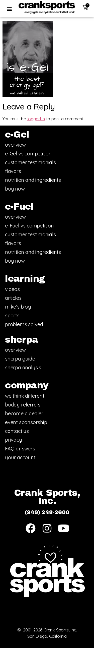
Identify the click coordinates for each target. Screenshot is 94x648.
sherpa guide (20, 359)
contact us (17, 431)
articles (13, 298)
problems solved (24, 324)
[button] (9, 9)
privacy (13, 440)
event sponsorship (26, 422)
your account (20, 457)
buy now (15, 189)
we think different (24, 396)
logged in (36, 118)
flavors (13, 171)
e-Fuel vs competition (29, 225)
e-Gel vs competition (28, 153)
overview (15, 145)
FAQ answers (20, 448)
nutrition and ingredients (33, 180)
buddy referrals (22, 404)
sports (12, 315)
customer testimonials (30, 162)
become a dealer (24, 413)
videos (12, 289)
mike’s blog (18, 307)
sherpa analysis (23, 367)
